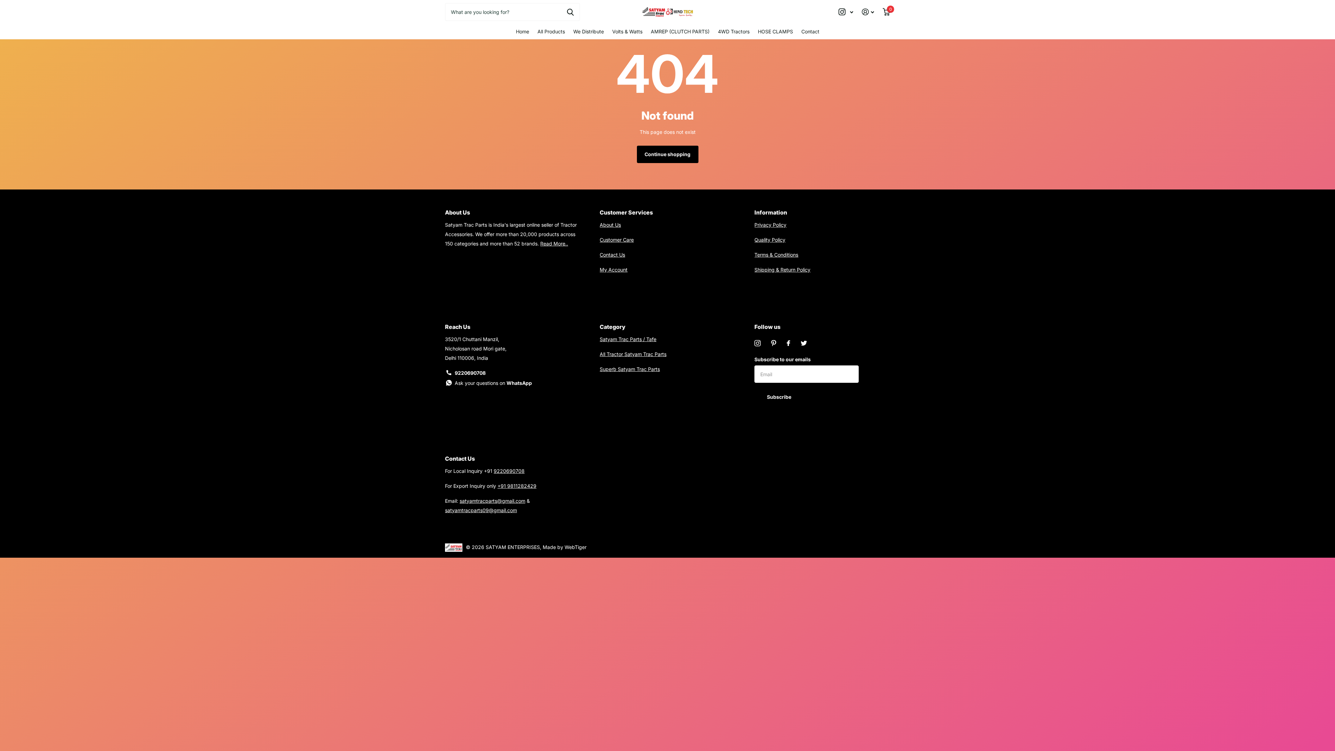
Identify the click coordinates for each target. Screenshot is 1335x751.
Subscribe (779, 397)
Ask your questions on (493, 383)
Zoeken (570, 12)
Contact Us (612, 255)
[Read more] (846, 12)
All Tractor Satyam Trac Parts (633, 354)
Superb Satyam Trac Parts (630, 369)
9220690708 (470, 373)
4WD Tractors (734, 31)
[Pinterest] (773, 343)
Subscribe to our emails (782, 359)
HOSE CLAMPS (775, 31)
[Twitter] (804, 343)
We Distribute (588, 31)
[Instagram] (757, 343)
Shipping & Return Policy (782, 270)
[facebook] (788, 343)
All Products (551, 31)
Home (522, 31)
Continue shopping (667, 154)
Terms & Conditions (776, 255)
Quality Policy (769, 240)
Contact (810, 31)
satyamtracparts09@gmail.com (481, 510)
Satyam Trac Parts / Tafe (628, 339)
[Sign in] (868, 12)
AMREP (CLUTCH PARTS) (680, 31)
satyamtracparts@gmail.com (492, 501)
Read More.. (554, 244)
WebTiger (575, 547)
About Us (610, 225)
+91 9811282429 (516, 486)
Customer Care (617, 240)
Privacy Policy (770, 225)
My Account (614, 270)
